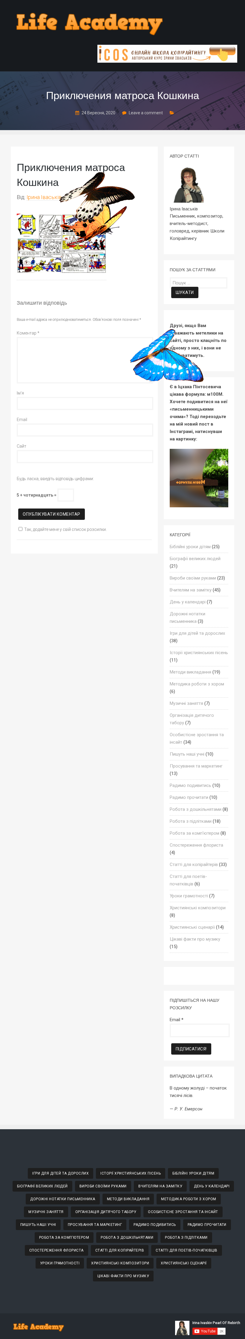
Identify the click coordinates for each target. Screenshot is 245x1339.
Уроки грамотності (189, 896)
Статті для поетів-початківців (187, 1250)
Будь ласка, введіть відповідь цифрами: (55, 478)
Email (22, 419)
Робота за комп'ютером (194, 833)
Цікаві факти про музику (195, 939)
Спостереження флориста (196, 845)
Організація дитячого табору (106, 1212)
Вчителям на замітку (191, 590)
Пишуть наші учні (187, 754)
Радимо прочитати (189, 797)
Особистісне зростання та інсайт (183, 1212)
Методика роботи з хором (197, 684)
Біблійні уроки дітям (190, 546)
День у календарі (188, 602)
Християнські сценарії (192, 927)
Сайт (21, 446)
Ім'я (20, 393)
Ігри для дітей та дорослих (197, 633)
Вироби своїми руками (193, 578)
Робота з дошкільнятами (195, 809)
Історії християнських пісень (199, 652)
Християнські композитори (198, 907)
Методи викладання (190, 672)
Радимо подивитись (190, 785)
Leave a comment (146, 112)
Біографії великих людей (195, 558)
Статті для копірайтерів (194, 864)
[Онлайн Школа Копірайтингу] (167, 61)
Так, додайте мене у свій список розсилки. (65, 529)
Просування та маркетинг (196, 766)
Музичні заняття (186, 703)
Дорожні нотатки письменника (62, 1199)
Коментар (28, 333)
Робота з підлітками (191, 821)
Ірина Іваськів (44, 197)
